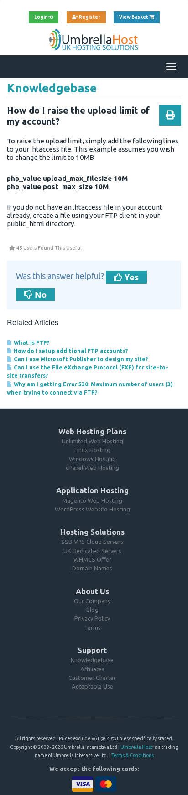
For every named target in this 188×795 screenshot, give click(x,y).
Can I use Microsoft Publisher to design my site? (80, 359)
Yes (130, 277)
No (39, 294)
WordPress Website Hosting (92, 509)
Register (89, 17)
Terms (92, 627)
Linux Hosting (92, 450)
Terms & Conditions (132, 755)
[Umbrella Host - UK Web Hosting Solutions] (94, 39)
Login (41, 17)
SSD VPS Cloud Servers (92, 541)
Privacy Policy (92, 618)
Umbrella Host (136, 747)
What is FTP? (30, 343)
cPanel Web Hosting (92, 467)
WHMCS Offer (92, 559)
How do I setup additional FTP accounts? (70, 351)
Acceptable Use (92, 686)
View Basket (139, 17)
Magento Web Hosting (92, 500)
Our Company (92, 601)
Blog (92, 609)
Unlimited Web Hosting (92, 441)
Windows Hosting (92, 459)
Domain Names (92, 568)
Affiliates (92, 669)
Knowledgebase (92, 660)
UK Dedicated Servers (92, 551)
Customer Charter (92, 677)
